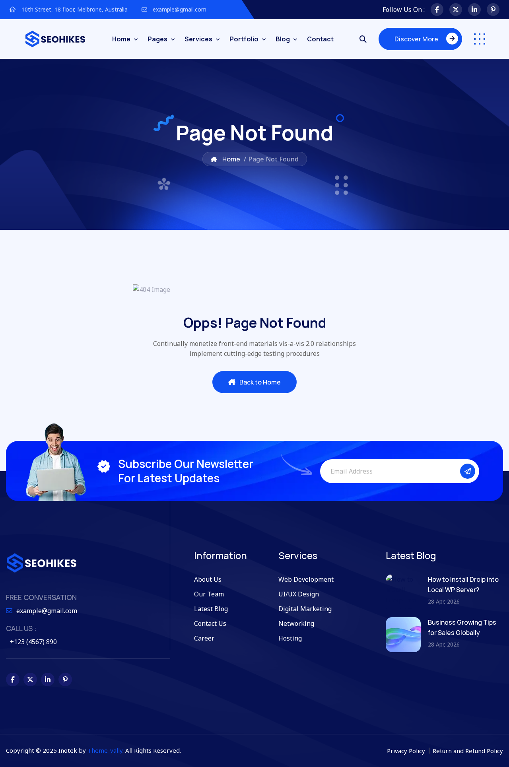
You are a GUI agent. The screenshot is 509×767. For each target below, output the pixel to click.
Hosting (290, 638)
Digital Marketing (305, 608)
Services (198, 39)
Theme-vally (104, 750)
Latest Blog (211, 608)
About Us (207, 579)
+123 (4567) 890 (33, 641)
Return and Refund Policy (468, 751)
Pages (157, 39)
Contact (320, 39)
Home (121, 39)
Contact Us (210, 623)
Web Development (306, 579)
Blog (283, 39)
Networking (296, 623)
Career (204, 638)
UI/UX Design (298, 594)
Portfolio (243, 39)
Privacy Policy (407, 751)
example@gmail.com (178, 9)
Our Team (209, 594)
